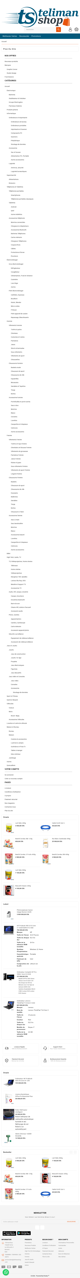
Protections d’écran (18, 252)
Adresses (61, 1251)
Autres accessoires (17, 160)
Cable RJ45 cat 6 (58, 823)
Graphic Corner (12, 69)
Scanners (14, 137)
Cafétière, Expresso (17, 295)
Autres (13, 287)
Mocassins (14, 382)
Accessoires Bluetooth (18, 230)
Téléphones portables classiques (22, 199)
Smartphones (15, 195)
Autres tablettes (16, 214)
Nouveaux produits (11, 61)
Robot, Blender (16, 302)
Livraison (8, 788)
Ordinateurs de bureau (19, 122)
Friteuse (14, 310)
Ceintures (14, 428)
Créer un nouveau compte (13, 779)
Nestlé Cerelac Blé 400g (60, 854)
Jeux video (14, 681)
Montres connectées (18, 222)
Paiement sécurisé (11, 799)
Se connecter (9, 775)
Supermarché (11, 175)
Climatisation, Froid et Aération (21, 276)
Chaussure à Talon (17, 512)
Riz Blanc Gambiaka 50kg (61, 839)
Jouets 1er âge (16, 658)
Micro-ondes (15, 306)
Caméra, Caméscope (18, 623)
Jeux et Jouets (12, 646)
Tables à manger (16, 750)
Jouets (11, 650)
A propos (8, 796)
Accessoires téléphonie (17, 218)
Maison (11, 735)
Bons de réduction (64, 1254)
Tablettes (12, 203)
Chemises (14, 333)
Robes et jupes (16, 463)
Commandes (62, 1245)
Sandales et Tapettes (18, 386)
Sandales (14, 500)
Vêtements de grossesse (19, 451)
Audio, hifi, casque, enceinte (18, 592)
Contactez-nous (10, 807)
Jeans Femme (16, 459)
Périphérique (15, 141)
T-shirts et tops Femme (19, 444)
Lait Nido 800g (20, 870)
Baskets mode (16, 367)
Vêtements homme (15, 325)
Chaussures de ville (17, 375)
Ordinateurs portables (18, 125)
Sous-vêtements (16, 352)
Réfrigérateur (15, 268)
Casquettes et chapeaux (19, 424)
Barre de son (15, 603)
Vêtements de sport (17, 356)
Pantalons (14, 341)
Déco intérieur (16, 754)
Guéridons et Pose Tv (18, 747)
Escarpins (14, 493)
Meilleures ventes (30, 1248)
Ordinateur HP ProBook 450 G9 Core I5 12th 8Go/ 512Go (23, 1081)
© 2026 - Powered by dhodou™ (40, 1276)
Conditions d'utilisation (13, 792)
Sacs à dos (14, 405)
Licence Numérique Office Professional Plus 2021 (24, 1096)
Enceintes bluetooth (18, 600)
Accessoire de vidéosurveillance (22, 642)
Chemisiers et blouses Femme (21, 447)
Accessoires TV (16, 588)
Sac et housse (16, 152)
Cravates (14, 417)
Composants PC (16, 133)
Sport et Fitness (12, 696)
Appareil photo (16, 619)
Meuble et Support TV (18, 584)
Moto (10, 712)
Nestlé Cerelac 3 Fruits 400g (25, 854)
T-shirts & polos (16, 329)
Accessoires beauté (17, 535)
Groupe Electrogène (15, 102)
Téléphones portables (16, 191)
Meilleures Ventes (10, 36)
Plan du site (9, 811)
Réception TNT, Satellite (19, 577)
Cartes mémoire (16, 237)
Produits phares (12, 110)
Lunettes (14, 420)
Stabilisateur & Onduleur (17, 98)
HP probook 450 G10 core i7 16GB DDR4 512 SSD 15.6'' (26, 928)
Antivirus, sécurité (17, 168)
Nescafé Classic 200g (23, 886)
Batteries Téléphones (18, 234)
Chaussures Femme (15, 478)
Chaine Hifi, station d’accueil (21, 607)
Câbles (13, 249)
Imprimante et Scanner (19, 129)
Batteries (12, 95)
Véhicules (10, 704)
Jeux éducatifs (16, 673)
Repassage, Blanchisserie (20, 317)
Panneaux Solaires (15, 106)
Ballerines (14, 497)
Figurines (14, 669)
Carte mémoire (16, 626)
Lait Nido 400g (20, 823)
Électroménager (12, 260)
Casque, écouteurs (17, 596)
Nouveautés (24, 36)
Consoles (14, 684)
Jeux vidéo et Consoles (17, 676)
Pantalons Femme (17, 455)
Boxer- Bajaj (15, 716)
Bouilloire (14, 299)
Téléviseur (14, 566)
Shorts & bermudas (17, 348)
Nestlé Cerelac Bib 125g (23, 839)
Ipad (12, 211)
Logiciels (12, 163)
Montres (14, 409)
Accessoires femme (15, 515)
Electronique (11, 90)
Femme (9, 435)
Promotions (28, 1242)
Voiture (11, 708)
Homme (9, 321)
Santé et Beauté (12, 700)
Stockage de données (18, 144)
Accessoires (13, 148)
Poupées (14, 661)
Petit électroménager (16, 291)
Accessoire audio (17, 611)
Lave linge (14, 283)
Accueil (7, 86)
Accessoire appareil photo (20, 630)
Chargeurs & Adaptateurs (20, 226)
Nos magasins (10, 803)
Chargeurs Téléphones (18, 241)
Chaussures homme (16, 363)
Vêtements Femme (15, 440)
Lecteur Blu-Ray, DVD (18, 581)
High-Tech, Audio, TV (14, 557)
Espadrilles (15, 379)
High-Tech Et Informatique (32, 1251)
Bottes (13, 394)
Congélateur (15, 272)
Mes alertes (62, 1256)
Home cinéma (15, 569)
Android (13, 207)
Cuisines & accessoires (19, 739)
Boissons (12, 183)
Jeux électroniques (17, 665)
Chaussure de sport (17, 371)
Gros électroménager (16, 264)
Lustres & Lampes (17, 743)
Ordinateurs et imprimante (18, 118)
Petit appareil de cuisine (19, 314)
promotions (36, 36)
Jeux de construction (18, 654)
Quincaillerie (11, 765)
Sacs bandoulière (17, 523)
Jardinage (12, 758)
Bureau (11, 731)
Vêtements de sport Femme (20, 470)
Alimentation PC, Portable (20, 156)
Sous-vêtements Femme (19, 466)
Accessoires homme (16, 397)
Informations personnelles (66, 1242)
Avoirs (60, 1248)
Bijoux (13, 413)
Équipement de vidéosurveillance (22, 638)
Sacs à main (15, 520)
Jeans (13, 344)
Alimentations (14, 179)
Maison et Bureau (13, 727)
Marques (8, 65)
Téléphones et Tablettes (15, 187)
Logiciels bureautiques (19, 171)
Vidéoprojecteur (16, 573)
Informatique (11, 113)
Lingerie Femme (16, 474)
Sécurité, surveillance (16, 634)
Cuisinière (14, 279)
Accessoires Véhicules (16, 719)
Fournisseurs (9, 77)
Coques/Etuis (15, 245)
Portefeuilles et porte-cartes (20, 402)
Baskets (14, 482)
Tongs (13, 390)
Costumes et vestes (17, 337)
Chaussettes (15, 359)
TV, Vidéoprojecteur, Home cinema (20, 561)
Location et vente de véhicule (17, 723)
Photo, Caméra (14, 615)
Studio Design (11, 73)
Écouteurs (14, 256)
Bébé (8, 553)
